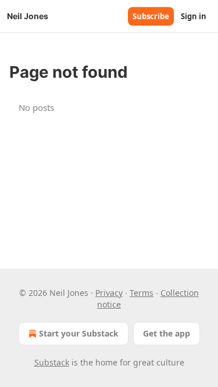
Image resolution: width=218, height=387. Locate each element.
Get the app (166, 333)
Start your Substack (79, 333)
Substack (51, 362)
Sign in (193, 16)
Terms (141, 292)
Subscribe (151, 16)
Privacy (109, 292)
